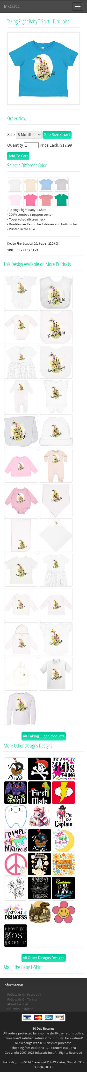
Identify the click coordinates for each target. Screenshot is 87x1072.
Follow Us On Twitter (22, 999)
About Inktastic (18, 1004)
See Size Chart (57, 134)
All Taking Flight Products (43, 736)
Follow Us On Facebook (24, 995)
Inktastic (12, 6)
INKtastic (57, 1038)
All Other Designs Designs (43, 957)
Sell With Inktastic (20, 1009)
